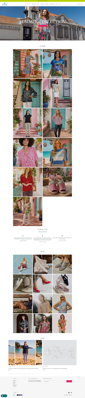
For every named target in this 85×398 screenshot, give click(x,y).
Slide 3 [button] (43, 245)
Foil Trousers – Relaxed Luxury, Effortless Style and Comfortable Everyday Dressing (23, 368)
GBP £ (15, 392)
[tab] (41, 245)
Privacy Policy (15, 385)
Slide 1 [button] (41, 245)
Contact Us (14, 380)
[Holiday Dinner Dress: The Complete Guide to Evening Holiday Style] (60, 352)
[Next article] (76, 338)
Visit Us (14, 383)
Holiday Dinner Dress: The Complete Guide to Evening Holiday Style (55, 368)
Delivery (14, 382)
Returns (14, 381)
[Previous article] (74, 338)
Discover (9, 369)
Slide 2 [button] (42, 245)
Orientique (14, 386)
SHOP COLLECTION (42, 25)
